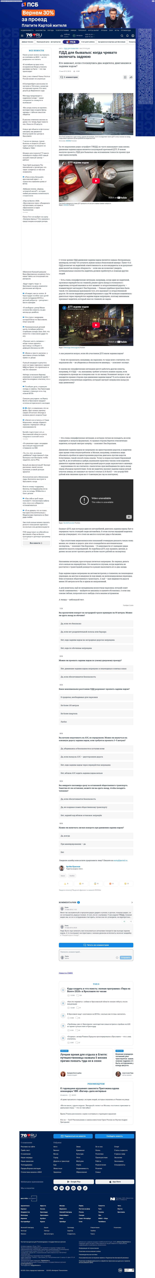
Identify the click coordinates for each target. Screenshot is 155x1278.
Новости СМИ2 (66, 973)
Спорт (116, 1147)
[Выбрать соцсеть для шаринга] (131, 77)
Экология (118, 1158)
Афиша (73, 30)
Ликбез (72, 876)
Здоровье (57, 1172)
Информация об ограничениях (89, 1248)
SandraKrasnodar (68, 523)
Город (55, 1158)
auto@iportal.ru (120, 860)
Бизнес (56, 1150)
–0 (131, 921)
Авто (55, 1147)
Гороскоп (82, 30)
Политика (99, 1154)
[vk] (61, 1188)
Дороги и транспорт (61, 1161)
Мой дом (80, 1161)
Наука (78, 1165)
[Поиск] (122, 35)
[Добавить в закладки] (125, 77)
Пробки (104, 30)
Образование (81, 1172)
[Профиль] (133, 35)
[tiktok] (85, 1188)
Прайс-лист (25, 1150)
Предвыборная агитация (31, 1168)
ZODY (111, 30)
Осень (97, 1150)
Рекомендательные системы (88, 1254)
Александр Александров (71, 347)
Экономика (118, 1161)
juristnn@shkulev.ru (27, 1264)
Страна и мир (119, 1154)
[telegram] (55, 1188)
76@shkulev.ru (45, 1260)
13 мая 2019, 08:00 (65, 71)
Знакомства (41, 30)
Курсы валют (93, 30)
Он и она (98, 1147)
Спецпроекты (119, 1165)
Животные (57, 1168)
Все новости (36, 50)
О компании (26, 1154)
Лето (78, 1158)
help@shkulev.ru (36, 1265)
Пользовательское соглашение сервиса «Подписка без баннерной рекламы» (104, 1258)
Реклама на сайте (28, 1147)
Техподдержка (26, 1165)
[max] (73, 1188)
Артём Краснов (73, 866)
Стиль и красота (120, 1150)
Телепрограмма (62, 30)
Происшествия (101, 1158)
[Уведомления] (127, 35)
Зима (78, 1147)
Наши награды (27, 1158)
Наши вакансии (27, 1161)
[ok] (67, 1188)
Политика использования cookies (90, 1251)
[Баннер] (71, 42)
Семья (98, 1172)
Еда (54, 1165)
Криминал (80, 1150)
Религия (98, 1168)
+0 (124, 921)
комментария (71, 77)
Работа (98, 1161)
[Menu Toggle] (22, 35)
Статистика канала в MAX (31, 1172)
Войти (67, 958)
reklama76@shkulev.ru (124, 1242)
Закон (63, 876)
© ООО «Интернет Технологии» (57, 1270)
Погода (51, 30)
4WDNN (65, 205)
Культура (79, 1154)
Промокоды (126, 30)
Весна (55, 1154)
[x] (79, 1188)
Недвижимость (27, 30)
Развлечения (100, 1165)
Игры (117, 30)
